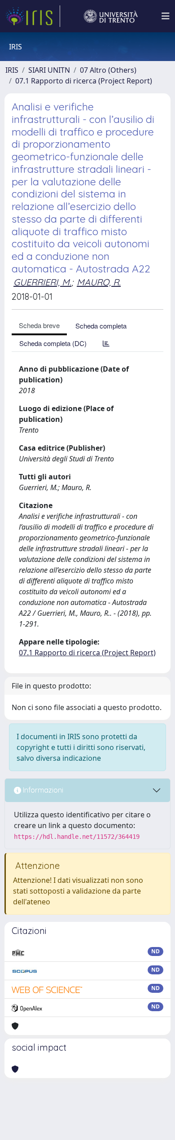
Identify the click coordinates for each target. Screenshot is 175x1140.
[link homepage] (32, 16)
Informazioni (42, 789)
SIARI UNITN (49, 70)
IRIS (11, 70)
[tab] (106, 343)
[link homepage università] (110, 16)
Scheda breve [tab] (39, 325)
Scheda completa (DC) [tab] (53, 343)
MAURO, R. (99, 282)
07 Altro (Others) (108, 70)
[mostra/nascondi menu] (166, 16)
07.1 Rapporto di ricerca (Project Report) (83, 81)
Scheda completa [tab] (101, 325)
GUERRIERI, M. (42, 282)
